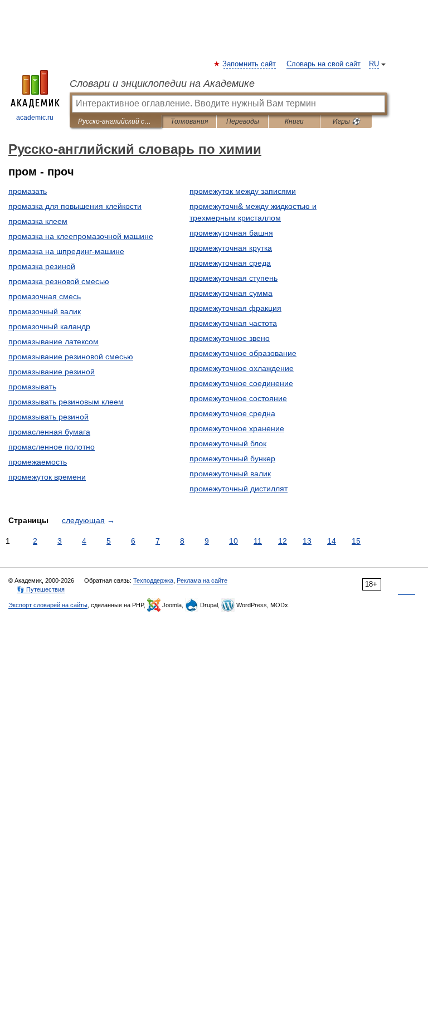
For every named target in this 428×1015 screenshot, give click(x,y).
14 (331, 540)
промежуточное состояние (238, 398)
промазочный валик (44, 311)
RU (374, 64)
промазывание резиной (51, 371)
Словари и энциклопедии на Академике (162, 83)
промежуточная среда (230, 262)
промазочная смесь (44, 296)
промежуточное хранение (236, 428)
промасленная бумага (49, 431)
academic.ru (35, 117)
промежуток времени (47, 476)
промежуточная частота (233, 323)
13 (307, 540)
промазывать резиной (48, 416)
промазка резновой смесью (58, 281)
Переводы (242, 121)
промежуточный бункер (232, 458)
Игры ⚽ (346, 121)
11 (258, 540)
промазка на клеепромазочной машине (80, 236)
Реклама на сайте (202, 580)
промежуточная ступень (233, 278)
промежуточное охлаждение (241, 368)
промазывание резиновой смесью (70, 356)
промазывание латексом (53, 341)
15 (356, 540)
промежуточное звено (229, 338)
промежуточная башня (231, 232)
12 (282, 540)
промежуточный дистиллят (238, 488)
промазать (27, 191)
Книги (294, 121)
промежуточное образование (242, 353)
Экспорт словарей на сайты (47, 605)
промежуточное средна (232, 413)
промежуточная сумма (231, 293)
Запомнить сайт (249, 64)
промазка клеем (37, 221)
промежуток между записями (242, 191)
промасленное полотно (51, 446)
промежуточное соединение (241, 383)
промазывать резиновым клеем (66, 401)
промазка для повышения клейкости (75, 206)
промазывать (32, 386)
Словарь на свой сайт (323, 64)
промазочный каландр (49, 326)
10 (233, 540)
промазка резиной (41, 266)
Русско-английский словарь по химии (115, 121)
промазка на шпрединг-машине (66, 251)
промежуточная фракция (235, 308)
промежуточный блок (227, 443)
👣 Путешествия (41, 589)
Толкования (189, 121)
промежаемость (37, 461)
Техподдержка (153, 580)
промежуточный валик (230, 473)
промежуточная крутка (230, 247)
